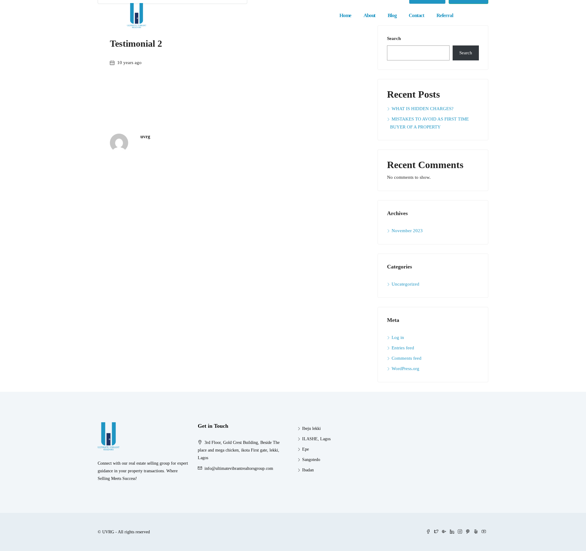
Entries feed (403, 347)
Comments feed (406, 358)
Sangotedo (311, 459)
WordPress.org (405, 368)
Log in (398, 337)
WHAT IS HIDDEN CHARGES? (423, 108)
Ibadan (308, 470)
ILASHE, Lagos (316, 439)
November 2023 (407, 230)
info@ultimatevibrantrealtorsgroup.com (238, 468)
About (369, 15)
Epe (305, 449)
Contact (416, 15)
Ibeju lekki (311, 428)
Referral (444, 15)
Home (345, 15)
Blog (392, 15)
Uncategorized (405, 284)
